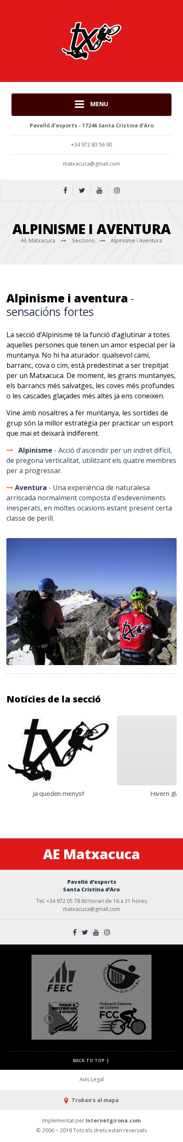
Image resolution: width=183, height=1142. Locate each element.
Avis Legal (92, 1079)
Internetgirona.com (113, 1120)
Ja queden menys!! (58, 793)
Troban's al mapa (94, 1100)
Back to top (89, 1060)
